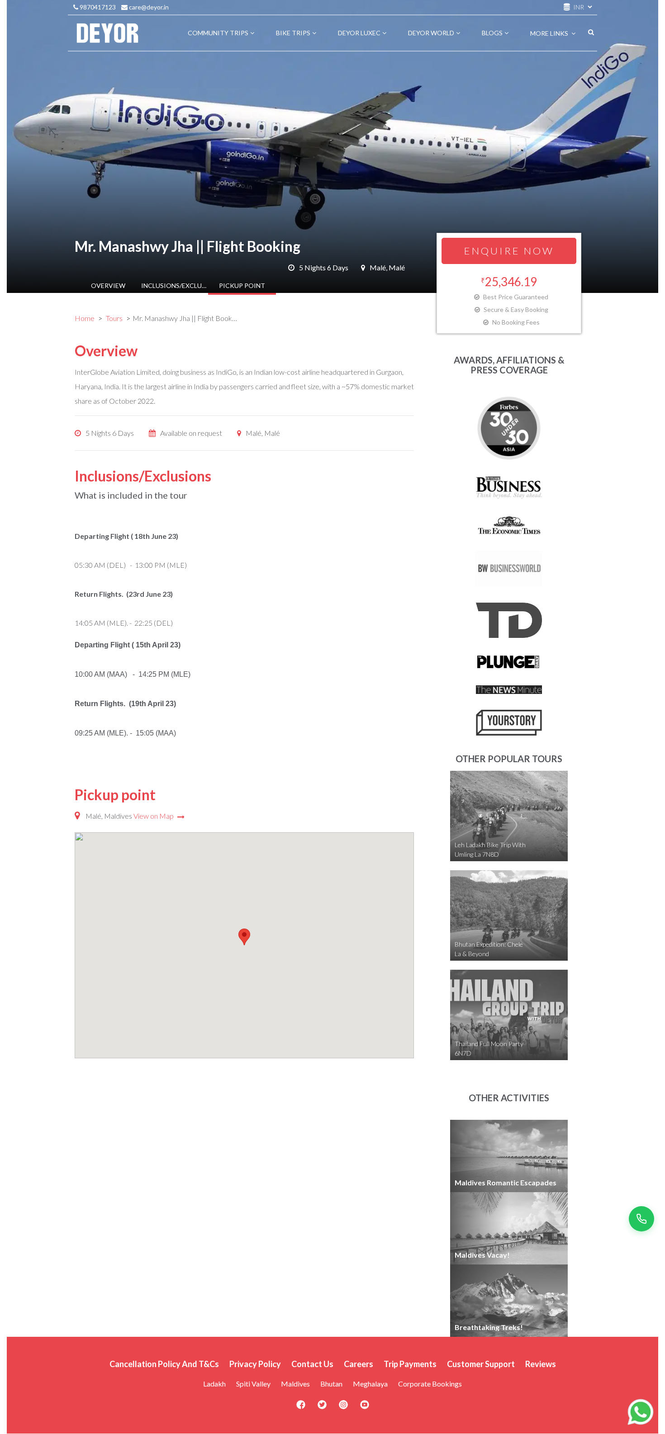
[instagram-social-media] (343, 1407)
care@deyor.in (148, 7)
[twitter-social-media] (322, 1407)
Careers (358, 1364)
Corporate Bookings (430, 1383)
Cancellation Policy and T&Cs (164, 1364)
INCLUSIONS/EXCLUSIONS (175, 285)
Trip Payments (410, 1364)
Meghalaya (370, 1383)
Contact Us (312, 1364)
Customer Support (481, 1364)
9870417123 (97, 7)
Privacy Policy (255, 1364)
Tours (114, 318)
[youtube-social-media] (364, 1407)
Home (85, 318)
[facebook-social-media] (300, 1407)
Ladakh (214, 1383)
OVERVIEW (108, 285)
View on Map (154, 815)
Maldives (295, 1383)
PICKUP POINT (242, 285)
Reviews (540, 1364)
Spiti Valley (253, 1383)
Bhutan (331, 1383)
